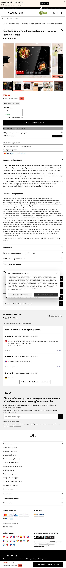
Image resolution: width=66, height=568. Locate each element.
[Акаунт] (54, 12)
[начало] (6, 23)
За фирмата (42, 559)
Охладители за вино (10, 447)
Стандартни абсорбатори (12, 481)
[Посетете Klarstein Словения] (11, 545)
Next (60, 60)
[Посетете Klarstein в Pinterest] (16, 555)
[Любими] (58, 12)
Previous (5, 60)
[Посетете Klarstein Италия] (17, 537)
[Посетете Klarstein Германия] (4, 537)
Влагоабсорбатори (9, 455)
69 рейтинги (16, 38)
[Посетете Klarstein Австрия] (7, 537)
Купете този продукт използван (16, 133)
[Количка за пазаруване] (62, 12)
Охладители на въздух (10, 478)
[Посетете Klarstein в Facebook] (8, 555)
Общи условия (30, 559)
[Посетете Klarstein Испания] (21, 537)
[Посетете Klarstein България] (21, 541)
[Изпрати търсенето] (3, 18)
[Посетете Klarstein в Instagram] (4, 555)
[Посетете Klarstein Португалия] (7, 545)
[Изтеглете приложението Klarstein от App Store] (39, 537)
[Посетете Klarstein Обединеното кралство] (24, 537)
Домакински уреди (13, 23)
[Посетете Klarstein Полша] (11, 541)
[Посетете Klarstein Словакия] (28, 537)
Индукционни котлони (37, 23)
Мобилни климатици (10, 451)
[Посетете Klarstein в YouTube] (12, 555)
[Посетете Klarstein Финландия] (24, 541)
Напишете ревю (55, 316)
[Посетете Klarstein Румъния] (17, 541)
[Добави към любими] (62, 30)
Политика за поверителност (11, 421)
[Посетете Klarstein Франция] (14, 537)
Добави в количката (35, 123)
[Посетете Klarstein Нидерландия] (4, 545)
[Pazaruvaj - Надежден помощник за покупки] (43, 12)
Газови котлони (8, 489)
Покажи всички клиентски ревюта (35, 382)
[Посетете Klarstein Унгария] (7, 541)
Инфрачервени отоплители (12, 466)
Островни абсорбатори (11, 459)
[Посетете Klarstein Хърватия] (14, 541)
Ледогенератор (8, 470)
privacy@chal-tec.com (15, 426)
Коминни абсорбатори (10, 462)
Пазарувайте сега (44, 3)
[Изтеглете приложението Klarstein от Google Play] (50, 537)
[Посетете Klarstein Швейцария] (11, 537)
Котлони (25, 23)
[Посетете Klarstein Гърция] (14, 545)
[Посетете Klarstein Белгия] (28, 541)
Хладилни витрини (9, 474)
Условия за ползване (39, 546)
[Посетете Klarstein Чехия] (4, 541)
